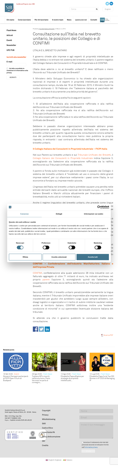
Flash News (11, 30)
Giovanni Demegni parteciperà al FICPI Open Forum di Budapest (15, 378)
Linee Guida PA (48, 432)
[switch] (46, 247)
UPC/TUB (10, 50)
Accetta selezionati (59, 257)
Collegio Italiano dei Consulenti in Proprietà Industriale (63, 158)
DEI (43, 441)
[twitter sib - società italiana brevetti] (107, 3)
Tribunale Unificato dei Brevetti (94, 154)
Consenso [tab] (24, 214)
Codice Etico (47, 428)
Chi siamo (10, 20)
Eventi (9, 40)
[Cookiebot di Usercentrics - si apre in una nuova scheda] (99, 207)
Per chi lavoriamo (41, 20)
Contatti (93, 20)
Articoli (10, 35)
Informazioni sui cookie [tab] (93, 214)
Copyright (46, 410)
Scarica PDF (108, 335)
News (69, 20)
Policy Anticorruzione (51, 436)
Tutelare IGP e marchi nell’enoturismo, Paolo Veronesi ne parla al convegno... (41, 379)
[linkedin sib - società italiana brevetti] (111, 3)
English (108, 9)
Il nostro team (57, 20)
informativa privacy (91, 447)
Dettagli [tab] (59, 214)
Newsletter (11, 45)
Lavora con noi (81, 20)
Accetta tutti (93, 257)
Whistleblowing (48, 419)
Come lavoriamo (24, 20)
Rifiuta (25, 257)
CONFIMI (37, 273)
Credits (45, 445)
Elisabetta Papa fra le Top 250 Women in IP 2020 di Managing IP (102, 378)
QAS (44, 423)
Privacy (45, 415)
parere (46, 279)
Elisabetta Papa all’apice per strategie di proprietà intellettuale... (72, 378)
